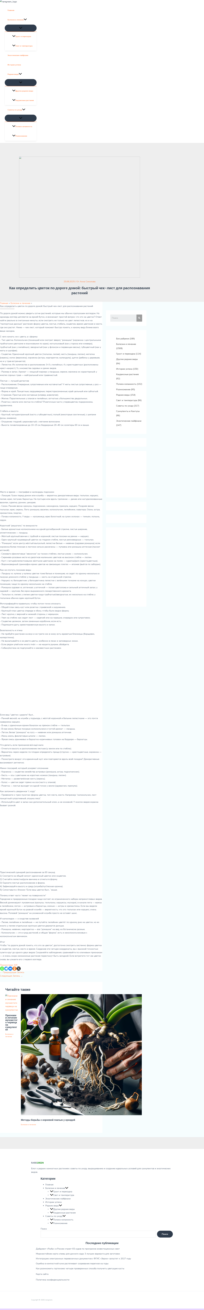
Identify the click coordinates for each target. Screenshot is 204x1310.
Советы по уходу (15, 110)
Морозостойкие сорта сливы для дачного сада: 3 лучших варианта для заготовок (78, 1253)
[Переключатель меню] (21, 28)
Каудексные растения (24, 100)
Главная (11, 10)
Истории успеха (14, 65)
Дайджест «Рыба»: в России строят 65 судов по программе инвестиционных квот (78, 1248)
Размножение (21, 136)
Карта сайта (42, 1274)
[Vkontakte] (10, 969)
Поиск (44, 1228)
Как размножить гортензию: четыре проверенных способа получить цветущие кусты (80, 1268)
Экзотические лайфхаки (18, 55)
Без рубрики (122, 338)
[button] (25, 20)
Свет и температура (23, 46)
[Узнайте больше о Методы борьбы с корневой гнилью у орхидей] (81, 1114)
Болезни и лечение (16, 20)
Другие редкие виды (24, 91)
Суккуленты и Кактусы (128, 411)
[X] (19, 969)
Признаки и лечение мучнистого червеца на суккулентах (11, 1022)
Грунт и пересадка (23, 36)
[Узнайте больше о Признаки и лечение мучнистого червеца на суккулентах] (11, 1009)
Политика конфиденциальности (52, 1279)
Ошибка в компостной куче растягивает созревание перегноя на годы (72, 1263)
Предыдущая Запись (12, 972)
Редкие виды (13, 74)
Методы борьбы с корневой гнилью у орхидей (48, 1119)
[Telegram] (6, 969)
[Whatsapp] (2, 969)
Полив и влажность (23, 126)
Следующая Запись (11, 975)
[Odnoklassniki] (14, 969)
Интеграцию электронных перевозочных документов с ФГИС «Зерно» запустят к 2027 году (83, 1258)
